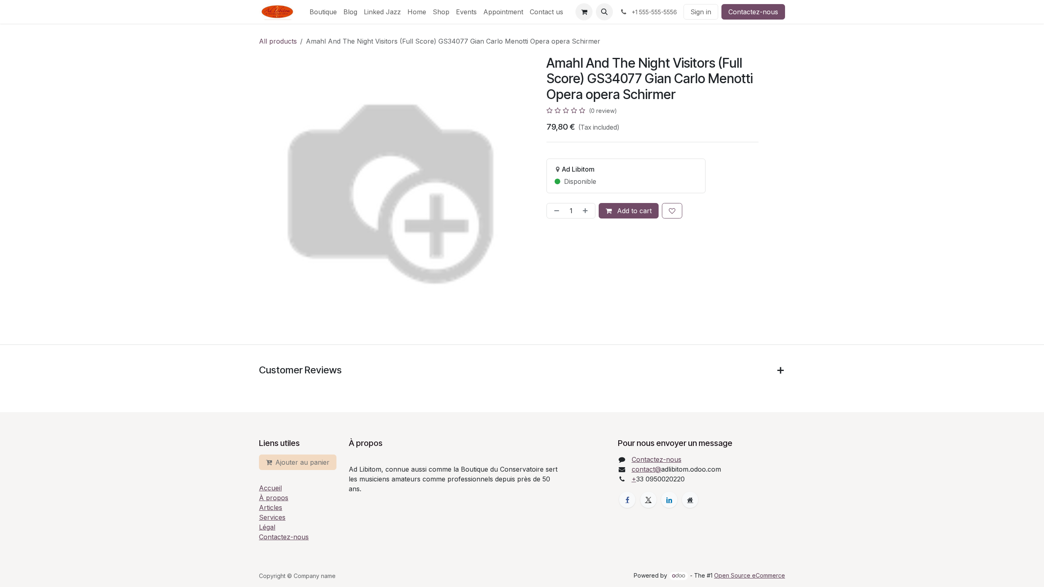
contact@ (646, 469)
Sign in (700, 12)
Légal (267, 527)
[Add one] (587, 210)
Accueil (270, 488)
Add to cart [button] (633, 211)
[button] (604, 11)
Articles (270, 507)
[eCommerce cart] (584, 11)
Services (272, 517)
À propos (273, 498)
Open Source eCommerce (749, 575)
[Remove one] (555, 210)
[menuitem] (323, 12)
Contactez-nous (753, 12)
